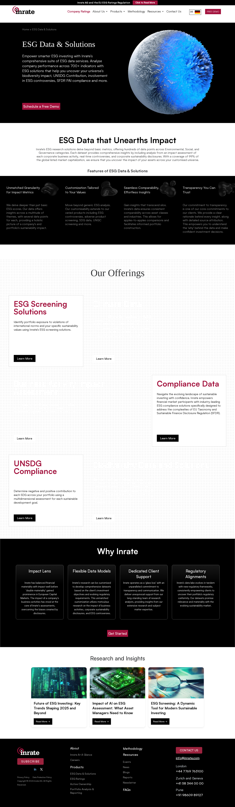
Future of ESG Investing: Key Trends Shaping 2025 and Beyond (57, 708)
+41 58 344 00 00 (190, 783)
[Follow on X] (41, 769)
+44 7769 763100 (189, 771)
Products (116, 11)
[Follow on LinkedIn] (35, 769)
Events (127, 761)
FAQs (127, 790)
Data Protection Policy (42, 777)
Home (25, 29)
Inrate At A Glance (81, 754)
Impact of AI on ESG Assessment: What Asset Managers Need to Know (112, 708)
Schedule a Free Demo (41, 106)
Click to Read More (145, 2)
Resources (154, 11)
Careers (75, 760)
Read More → (43, 721)
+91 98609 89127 (189, 795)
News (126, 767)
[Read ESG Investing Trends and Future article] (59, 682)
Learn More (24, 358)
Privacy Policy (23, 777)
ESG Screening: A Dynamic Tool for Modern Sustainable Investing (174, 708)
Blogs (126, 772)
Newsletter (129, 782)
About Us (99, 11)
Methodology (136, 11)
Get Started (117, 633)
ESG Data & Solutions (83, 773)
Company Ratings (78, 11)
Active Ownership (80, 784)
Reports (127, 777)
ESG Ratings (77, 778)
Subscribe (30, 761)
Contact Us (173, 11)
